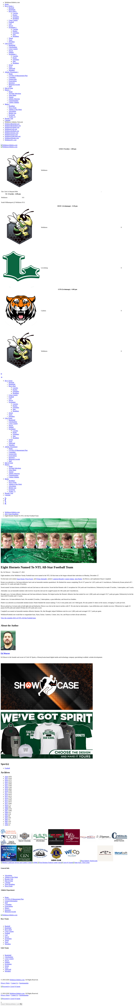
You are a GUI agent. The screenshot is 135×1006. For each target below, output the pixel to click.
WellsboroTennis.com (11, 133)
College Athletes (14, 102)
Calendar (7, 120)
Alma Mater (12, 95)
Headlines (16, 18)
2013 (6, 800)
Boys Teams (9, 6)
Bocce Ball (13, 11)
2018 (6, 791)
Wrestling (12, 42)
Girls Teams (9, 43)
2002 (6, 819)
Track (10, 40)
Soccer (11, 25)
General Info (13, 79)
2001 (6, 821)
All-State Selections (15, 93)
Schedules (16, 17)
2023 (6, 782)
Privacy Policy (5, 983)
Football (11, 22)
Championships (13, 100)
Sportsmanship (23, 983)
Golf (10, 24)
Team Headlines (10, 884)
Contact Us (14, 983)
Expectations (13, 81)
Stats (14, 34)
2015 (6, 796)
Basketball (12, 9)
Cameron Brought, (58, 579)
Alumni (11, 97)
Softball (11, 52)
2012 (6, 801)
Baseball (11, 8)
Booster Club (9, 118)
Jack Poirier (78, 579)
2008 (6, 809)
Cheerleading (13, 47)
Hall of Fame (9, 88)
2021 (6, 785)
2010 (6, 805)
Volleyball (12, 68)
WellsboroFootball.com (12, 127)
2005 (6, 814)
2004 (6, 816)
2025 (6, 778)
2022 (6, 784)
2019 (6, 789)
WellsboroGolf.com (11, 129)
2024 (6, 780)
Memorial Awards (14, 84)
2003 (6, 818)
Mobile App (12, 113)
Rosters (15, 15)
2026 (6, 776)
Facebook (12, 115)
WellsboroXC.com (10, 140)
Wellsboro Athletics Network (14, 122)
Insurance (12, 83)
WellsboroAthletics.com (12, 2)
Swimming (13, 27)
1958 (6, 825)
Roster (15, 58)
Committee (12, 77)
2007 (6, 810)
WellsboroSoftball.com (12, 131)
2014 (6, 798)
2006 (6, 812)
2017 (6, 793)
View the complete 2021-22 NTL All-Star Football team (18, 618)
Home (7, 4)
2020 (6, 787)
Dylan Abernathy (41, 579)
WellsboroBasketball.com (13, 125)
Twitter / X (12, 117)
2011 (6, 803)
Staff (10, 86)
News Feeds (12, 108)
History (8, 90)
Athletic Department (12, 72)
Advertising (12, 111)
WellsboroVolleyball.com (12, 136)
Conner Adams (69, 579)
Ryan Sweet (29, 579)
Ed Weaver (5, 653)
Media (7, 104)
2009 (6, 807)
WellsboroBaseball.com (12, 124)
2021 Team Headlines (11, 514)
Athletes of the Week (15, 109)
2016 (6, 794)
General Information (11, 901)
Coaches (15, 13)
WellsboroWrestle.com (12, 138)
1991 (6, 823)
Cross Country (13, 20)
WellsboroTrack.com (11, 134)
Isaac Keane (21, 579)
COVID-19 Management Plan (18, 75)
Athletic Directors (14, 99)
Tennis (11, 38)
